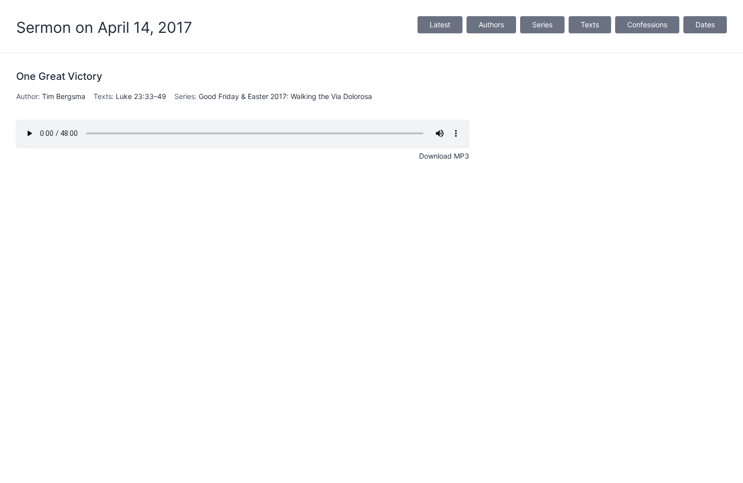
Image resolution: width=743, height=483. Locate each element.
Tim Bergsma (63, 96)
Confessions (647, 24)
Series (542, 24)
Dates (705, 24)
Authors (491, 24)
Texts (590, 24)
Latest (440, 24)
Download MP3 (444, 156)
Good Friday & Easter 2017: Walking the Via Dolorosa (285, 96)
